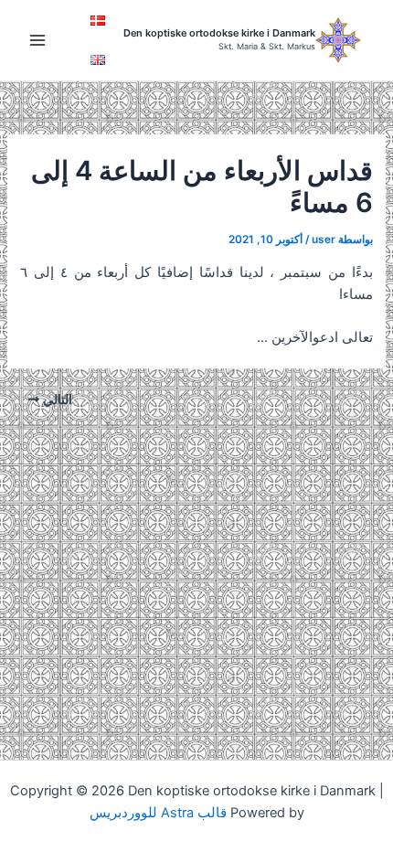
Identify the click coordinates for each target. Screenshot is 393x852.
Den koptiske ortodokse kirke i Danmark (219, 33)
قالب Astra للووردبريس (158, 812)
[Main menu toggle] (37, 40)
